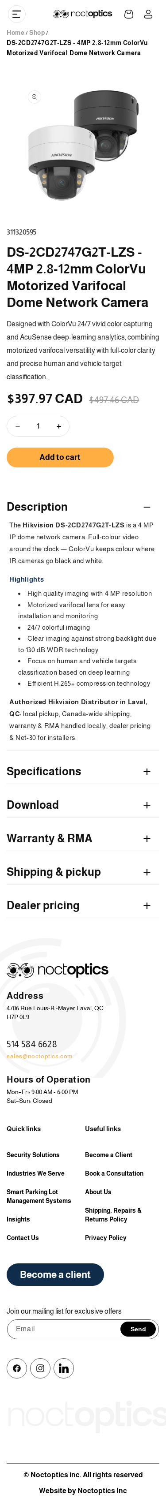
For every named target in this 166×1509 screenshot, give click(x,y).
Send (138, 1329)
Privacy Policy (106, 1237)
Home (15, 32)
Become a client (55, 1274)
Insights (18, 1219)
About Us (98, 1191)
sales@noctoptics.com (40, 1056)
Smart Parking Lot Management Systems (39, 1196)
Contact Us (23, 1237)
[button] (17, 14)
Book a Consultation (114, 1173)
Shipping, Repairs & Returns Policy (113, 1215)
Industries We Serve (36, 1173)
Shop (37, 32)
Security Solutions (33, 1154)
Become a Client (108, 1154)
